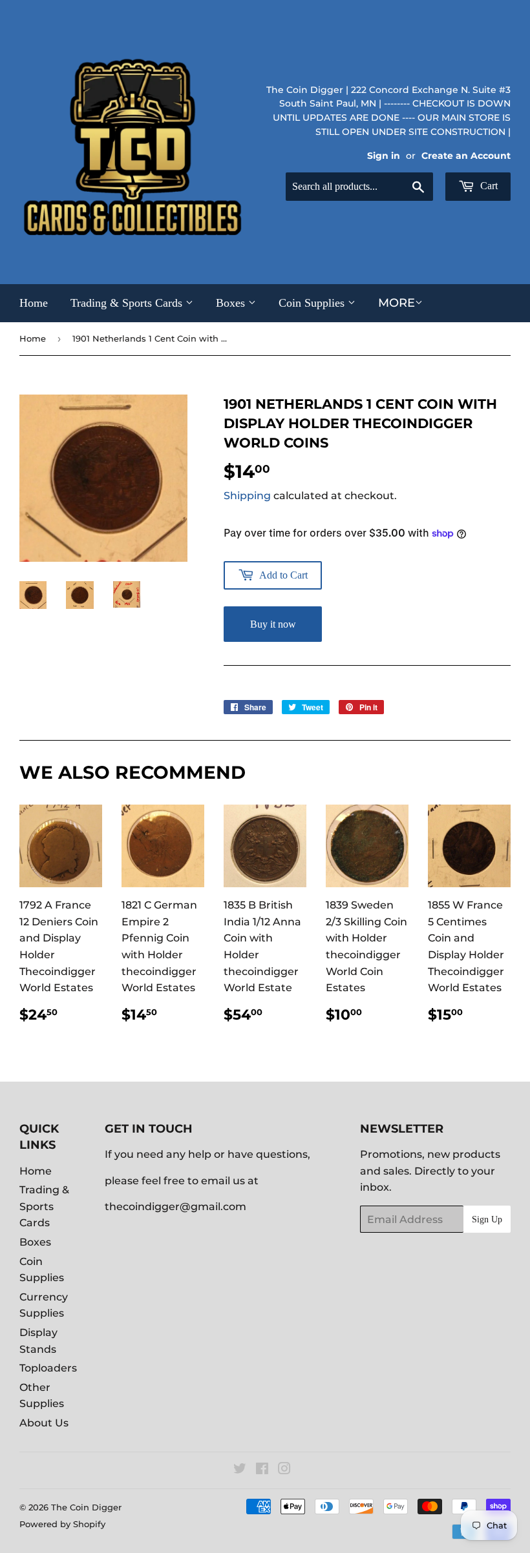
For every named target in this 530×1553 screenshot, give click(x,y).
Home (33, 302)
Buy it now (273, 624)
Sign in (383, 155)
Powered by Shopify (62, 1524)
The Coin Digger (86, 1507)
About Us (44, 1423)
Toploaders (48, 1368)
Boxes (232, 302)
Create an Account (466, 155)
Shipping (247, 495)
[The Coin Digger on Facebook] (262, 1470)
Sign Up (487, 1219)
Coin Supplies (313, 302)
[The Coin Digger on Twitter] (239, 1470)
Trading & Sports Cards (128, 302)
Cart (488, 185)
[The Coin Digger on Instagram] (284, 1470)
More (396, 303)
